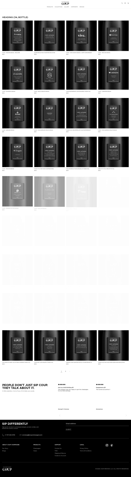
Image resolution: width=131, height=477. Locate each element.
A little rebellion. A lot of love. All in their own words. (18, 391)
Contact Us (58, 448)
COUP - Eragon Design (8, 168)
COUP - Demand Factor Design (10, 207)
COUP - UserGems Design (104, 91)
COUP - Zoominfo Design (8, 91)
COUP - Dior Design (39, 325)
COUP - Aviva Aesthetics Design (106, 207)
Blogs (4, 451)
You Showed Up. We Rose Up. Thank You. (109, 325)
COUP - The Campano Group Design (107, 130)
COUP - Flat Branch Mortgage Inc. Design (13, 246)
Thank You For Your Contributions (44, 168)
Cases (35, 451)
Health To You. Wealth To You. (106, 168)
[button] (122, 3)
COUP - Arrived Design (8, 130)
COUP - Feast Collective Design (10, 286)
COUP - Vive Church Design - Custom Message (46, 246)
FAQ (56, 451)
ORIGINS (82, 6)
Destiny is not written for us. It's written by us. (79, 362)
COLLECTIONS (58, 6)
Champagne (37, 448)
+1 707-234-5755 (10, 435)
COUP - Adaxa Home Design (73, 246)
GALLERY (66, 6)
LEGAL (82, 444)
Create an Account (60, 455)
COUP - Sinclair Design (40, 207)
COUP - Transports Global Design (75, 286)
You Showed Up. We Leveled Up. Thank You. (77, 168)
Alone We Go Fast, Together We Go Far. (44, 52)
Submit (68, 429)
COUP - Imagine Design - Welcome (11, 52)
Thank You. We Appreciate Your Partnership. (78, 130)
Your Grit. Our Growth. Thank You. (43, 362)
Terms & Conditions (85, 451)
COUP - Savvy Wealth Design (41, 91)
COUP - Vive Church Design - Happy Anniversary (79, 52)
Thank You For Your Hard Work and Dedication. (111, 362)
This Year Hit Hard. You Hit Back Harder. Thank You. (16, 362)
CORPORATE (74, 6)
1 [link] (61, 371)
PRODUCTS (50, 6)
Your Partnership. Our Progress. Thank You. (78, 91)
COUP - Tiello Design (71, 207)
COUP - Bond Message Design (105, 286)
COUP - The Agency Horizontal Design (108, 246)
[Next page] (69, 371)
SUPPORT (58, 444)
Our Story (5, 448)
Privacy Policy (84, 448)
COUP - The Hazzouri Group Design (43, 130)
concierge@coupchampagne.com (32, 435)
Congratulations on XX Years (74, 325)
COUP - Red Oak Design (104, 52)
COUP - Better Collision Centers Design (13, 325)
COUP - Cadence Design (40, 286)
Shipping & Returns (60, 453)
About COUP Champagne (10, 444)
